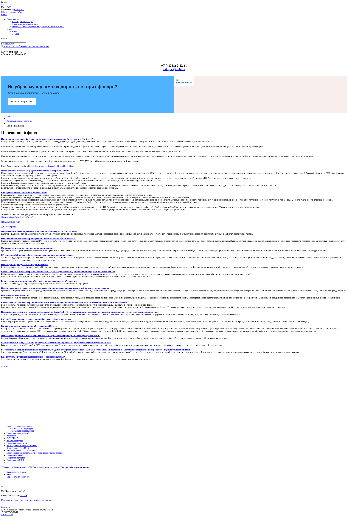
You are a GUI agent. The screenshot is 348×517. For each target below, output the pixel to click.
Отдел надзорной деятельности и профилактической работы (35, 453)
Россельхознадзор (15, 440)
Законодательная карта (22, 21)
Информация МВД (15, 460)
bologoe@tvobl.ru (174, 69)
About (14, 31)
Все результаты (8, 44)
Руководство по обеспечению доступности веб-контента (38, 26)
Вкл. (16, 9)
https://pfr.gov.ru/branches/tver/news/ (17, 217)
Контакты (5, 507)
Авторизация (7, 514)
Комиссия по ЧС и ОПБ (18, 448)
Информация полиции (17, 443)
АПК (9, 474)
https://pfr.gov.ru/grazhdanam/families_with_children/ (51, 166)
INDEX (23, 495)
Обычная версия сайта (11, 12)
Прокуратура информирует (19, 426)
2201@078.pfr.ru (8, 227)
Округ (9, 116)
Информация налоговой (18, 433)
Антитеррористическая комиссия (22, 445)
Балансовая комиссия (16, 472)
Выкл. (21, 9)
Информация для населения (19, 121)
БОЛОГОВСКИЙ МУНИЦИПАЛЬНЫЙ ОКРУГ (26, 46)
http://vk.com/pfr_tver (10, 222)
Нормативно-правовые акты (25, 24)
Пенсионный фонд (15, 455)
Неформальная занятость (18, 477)
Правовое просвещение (23, 431)
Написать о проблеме (22, 101)
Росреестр (11, 436)
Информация (13, 19)
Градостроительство (16, 458)
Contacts (15, 34)
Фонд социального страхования (21, 450)
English (10, 29)
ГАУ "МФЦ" (12, 438)
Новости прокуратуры (22, 428)
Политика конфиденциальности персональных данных (26, 500)
